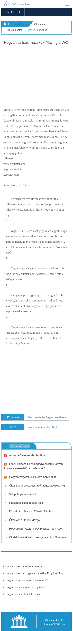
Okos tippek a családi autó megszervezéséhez (37, 485)
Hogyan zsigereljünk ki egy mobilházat (32, 477)
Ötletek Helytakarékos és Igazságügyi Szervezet (38, 537)
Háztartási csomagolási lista (26, 503)
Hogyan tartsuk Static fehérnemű (23, 594)
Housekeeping (14, 29)
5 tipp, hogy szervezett (22, 494)
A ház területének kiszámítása (27, 455)
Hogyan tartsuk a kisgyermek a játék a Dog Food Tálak (35, 573)
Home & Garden (20, 24)
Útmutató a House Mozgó (24, 520)
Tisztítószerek (12, 12)
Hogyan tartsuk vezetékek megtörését (25, 587)
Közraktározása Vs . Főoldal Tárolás (31, 511)
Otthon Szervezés (37, 29)
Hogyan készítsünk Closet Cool (42, 427)
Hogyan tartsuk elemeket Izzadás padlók (27, 580)
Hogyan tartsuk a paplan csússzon (23, 566)
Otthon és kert (42, 24)
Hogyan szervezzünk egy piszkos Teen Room (36, 528)
